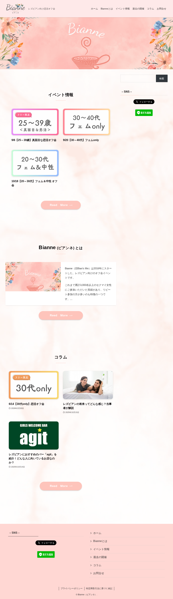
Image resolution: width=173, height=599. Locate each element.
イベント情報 (101, 549)
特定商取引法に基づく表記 (99, 588)
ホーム (97, 533)
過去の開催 (100, 557)
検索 (161, 78)
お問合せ (98, 573)
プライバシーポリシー (72, 588)
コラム (97, 565)
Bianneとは (100, 541)
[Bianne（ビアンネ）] (15, 9)
